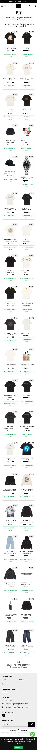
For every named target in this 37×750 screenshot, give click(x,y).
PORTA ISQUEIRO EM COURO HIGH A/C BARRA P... (10, 614)
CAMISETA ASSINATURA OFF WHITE (10, 110)
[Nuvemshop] (19, 730)
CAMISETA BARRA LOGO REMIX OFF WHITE (10, 365)
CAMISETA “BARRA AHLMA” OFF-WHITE (10, 240)
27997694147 (9, 701)
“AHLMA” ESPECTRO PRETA (26, 458)
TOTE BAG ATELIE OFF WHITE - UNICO (27, 365)
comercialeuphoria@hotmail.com (16, 704)
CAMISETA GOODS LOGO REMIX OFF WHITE (10, 209)
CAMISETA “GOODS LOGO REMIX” (27, 209)
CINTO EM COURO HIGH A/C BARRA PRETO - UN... (27, 583)
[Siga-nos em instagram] (3, 715)
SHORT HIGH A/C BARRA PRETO (10, 141)
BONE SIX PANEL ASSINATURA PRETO (10, 172)
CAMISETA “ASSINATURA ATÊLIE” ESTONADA (10, 427)
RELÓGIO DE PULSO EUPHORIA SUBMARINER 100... (26, 177)
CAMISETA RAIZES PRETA (26, 47)
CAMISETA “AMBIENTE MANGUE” (27, 427)
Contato (5, 684)
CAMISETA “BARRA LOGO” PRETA (10, 302)
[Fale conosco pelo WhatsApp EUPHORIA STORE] (32, 734)
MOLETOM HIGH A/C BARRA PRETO (26, 552)
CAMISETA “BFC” (27, 395)
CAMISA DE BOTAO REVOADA (10, 521)
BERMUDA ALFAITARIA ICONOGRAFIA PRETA (10, 490)
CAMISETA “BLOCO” (26, 333)
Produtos (21, 680)
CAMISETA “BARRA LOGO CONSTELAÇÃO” (10, 458)
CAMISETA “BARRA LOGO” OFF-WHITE (27, 302)
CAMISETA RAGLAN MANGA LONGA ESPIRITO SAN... (27, 490)
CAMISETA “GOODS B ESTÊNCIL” (27, 271)
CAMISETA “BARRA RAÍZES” (10, 396)
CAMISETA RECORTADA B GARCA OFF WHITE (27, 240)
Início (4, 680)
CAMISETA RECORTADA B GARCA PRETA (10, 271)
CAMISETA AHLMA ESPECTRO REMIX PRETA (10, 47)
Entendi (18, 747)
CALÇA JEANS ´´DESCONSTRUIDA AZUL (26, 646)
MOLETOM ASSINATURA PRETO (26, 521)
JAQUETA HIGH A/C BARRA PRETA (10, 583)
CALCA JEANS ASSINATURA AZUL (10, 552)
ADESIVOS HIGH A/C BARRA (26, 141)
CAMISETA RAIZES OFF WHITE (10, 79)
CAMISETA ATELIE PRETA (26, 110)
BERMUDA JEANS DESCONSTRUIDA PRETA (26, 614)
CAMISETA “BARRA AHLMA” (10, 333)
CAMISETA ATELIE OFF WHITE (27, 79)
